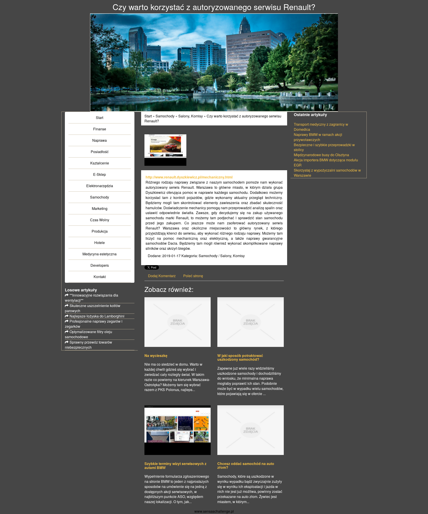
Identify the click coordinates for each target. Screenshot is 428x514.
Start (148, 116)
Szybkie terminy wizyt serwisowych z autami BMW (175, 465)
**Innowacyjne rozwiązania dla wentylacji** (91, 298)
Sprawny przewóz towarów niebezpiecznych (88, 345)
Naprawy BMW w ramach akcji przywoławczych (318, 137)
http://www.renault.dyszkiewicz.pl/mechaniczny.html (189, 177)
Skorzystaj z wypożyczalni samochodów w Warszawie (327, 173)
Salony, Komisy (190, 116)
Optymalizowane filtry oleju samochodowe (88, 334)
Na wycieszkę (155, 356)
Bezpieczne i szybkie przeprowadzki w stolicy (324, 147)
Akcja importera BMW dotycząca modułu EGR (326, 162)
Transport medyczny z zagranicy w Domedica (321, 127)
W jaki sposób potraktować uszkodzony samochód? (240, 357)
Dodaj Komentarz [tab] (162, 275)
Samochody (165, 116)
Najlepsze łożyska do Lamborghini (97, 316)
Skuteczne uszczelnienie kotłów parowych (92, 308)
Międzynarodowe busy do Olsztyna (321, 154)
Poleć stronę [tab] (193, 275)
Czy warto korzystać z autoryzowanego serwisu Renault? (212, 118)
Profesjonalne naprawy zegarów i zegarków (93, 324)
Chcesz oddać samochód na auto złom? (245, 465)
